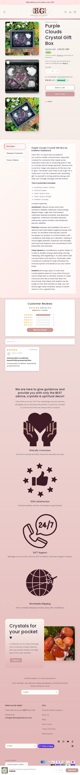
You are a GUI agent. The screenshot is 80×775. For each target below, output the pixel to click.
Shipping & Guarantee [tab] (14, 153)
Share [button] (50, 101)
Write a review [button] (40, 330)
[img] (12, 350)
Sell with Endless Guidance (52, 710)
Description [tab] (10, 146)
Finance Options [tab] (12, 160)
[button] (4, 12)
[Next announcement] (76, 2)
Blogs (44, 720)
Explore (16, 660)
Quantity (48, 67)
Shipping (60, 55)
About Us (45, 715)
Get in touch (47, 724)
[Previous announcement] (4, 2)
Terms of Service (49, 729)
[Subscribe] (56, 692)
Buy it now (60, 94)
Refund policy (47, 734)
